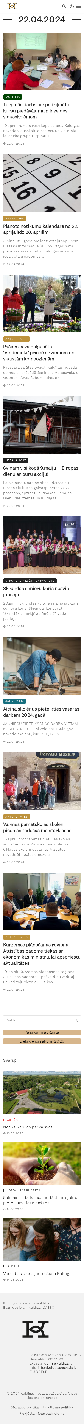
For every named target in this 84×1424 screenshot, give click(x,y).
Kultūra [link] (13, 1120)
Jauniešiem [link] (14, 701)
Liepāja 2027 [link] (15, 460)
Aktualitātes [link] (16, 339)
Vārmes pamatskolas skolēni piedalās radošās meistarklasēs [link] (37, 827)
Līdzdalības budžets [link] (23, 1190)
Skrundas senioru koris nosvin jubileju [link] (36, 591)
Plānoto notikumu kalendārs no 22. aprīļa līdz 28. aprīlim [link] (40, 229)
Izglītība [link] (12, 97)
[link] (29, 6)
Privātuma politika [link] (57, 1407)
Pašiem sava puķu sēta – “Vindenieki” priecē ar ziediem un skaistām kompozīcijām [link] (39, 353)
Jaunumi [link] (13, 1266)
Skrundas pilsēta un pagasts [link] (29, 581)
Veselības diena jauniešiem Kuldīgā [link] (37, 1273)
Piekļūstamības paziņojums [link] (42, 1413)
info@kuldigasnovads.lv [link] (57, 1368)
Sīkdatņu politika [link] (25, 1407)
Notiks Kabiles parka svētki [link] (29, 1127)
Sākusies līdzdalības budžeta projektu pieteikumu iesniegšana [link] (40, 1200)
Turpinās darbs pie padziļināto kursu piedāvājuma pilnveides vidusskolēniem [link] (36, 111)
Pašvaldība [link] (14, 218)
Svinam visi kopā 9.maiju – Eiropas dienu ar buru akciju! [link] (40, 471)
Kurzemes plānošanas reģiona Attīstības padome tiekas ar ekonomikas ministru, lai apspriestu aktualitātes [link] (42, 954)
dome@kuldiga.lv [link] (58, 1363)
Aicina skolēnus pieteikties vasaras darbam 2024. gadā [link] (41, 712)
